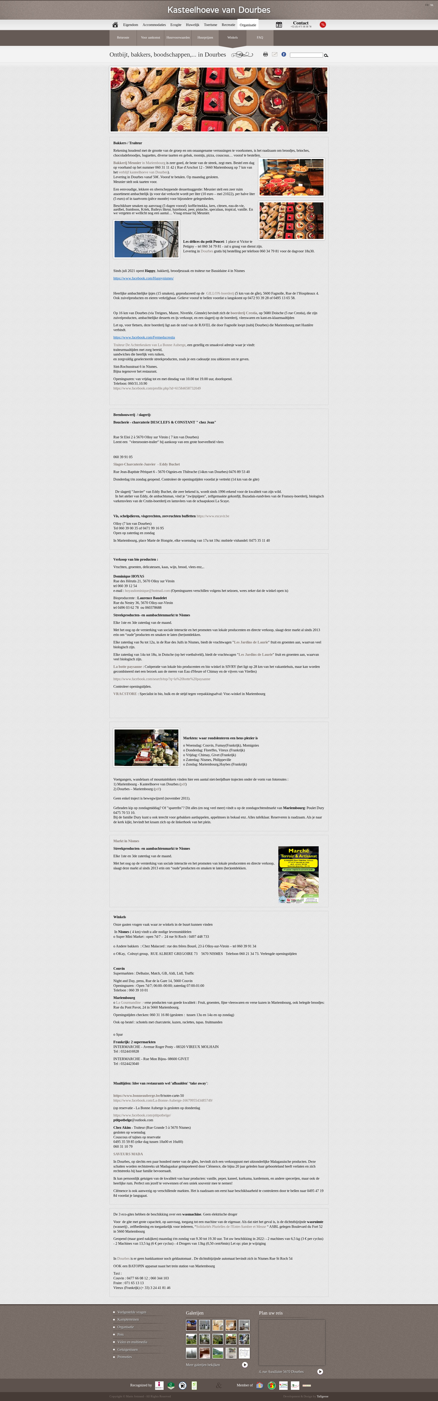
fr (427, 5)
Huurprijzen (205, 37)
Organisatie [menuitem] (248, 25)
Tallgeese (322, 1396)
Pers (120, 1334)
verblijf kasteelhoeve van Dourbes (143, 172)
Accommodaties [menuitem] (154, 25)
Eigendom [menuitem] (130, 25)
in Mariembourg (139, 163)
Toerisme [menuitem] (210, 25)
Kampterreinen (128, 1319)
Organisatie (125, 1327)
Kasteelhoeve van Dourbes (219, 10)
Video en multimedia (132, 1342)
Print (266, 54)
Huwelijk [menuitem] (192, 25)
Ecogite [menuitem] (175, 25)
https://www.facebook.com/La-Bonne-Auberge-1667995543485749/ (163, 1100)
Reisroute (123, 37)
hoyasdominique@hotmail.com (147, 591)
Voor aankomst (150, 37)
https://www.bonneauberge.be (136, 1096)
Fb (284, 54)
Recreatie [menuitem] (228, 25)
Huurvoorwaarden (178, 37)
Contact (275, 54)
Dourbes (207, 251)
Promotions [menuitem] (322, 24)
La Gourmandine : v (130, 1002)
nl (432, 5)
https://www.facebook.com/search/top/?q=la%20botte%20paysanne (161, 679)
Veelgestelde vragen (131, 1312)
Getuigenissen (127, 1349)
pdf (183, 784)
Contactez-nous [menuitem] (301, 24)
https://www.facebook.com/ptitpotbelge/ (142, 1115)
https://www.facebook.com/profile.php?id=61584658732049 (157, 388)
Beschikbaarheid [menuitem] (279, 24)
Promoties (124, 1357)
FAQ (260, 37)
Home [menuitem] (115, 24)
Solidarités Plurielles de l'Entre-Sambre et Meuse (231, 1226)
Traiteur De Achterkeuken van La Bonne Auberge (149, 345)
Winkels (232, 37)
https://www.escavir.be (213, 516)
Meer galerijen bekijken (203, 1365)
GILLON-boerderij (220, 293)
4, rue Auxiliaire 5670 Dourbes (281, 1372)
